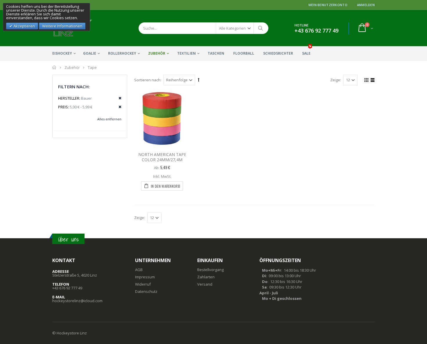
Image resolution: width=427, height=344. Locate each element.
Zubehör (156, 53)
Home (54, 67)
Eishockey (62, 53)
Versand (204, 284)
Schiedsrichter (278, 53)
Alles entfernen (109, 119)
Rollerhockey (122, 53)
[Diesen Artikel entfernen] (118, 98)
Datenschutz (146, 291)
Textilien (186, 53)
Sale (306, 51)
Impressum (145, 277)
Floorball (243, 53)
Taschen (216, 53)
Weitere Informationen (62, 25)
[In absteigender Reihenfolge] (198, 79)
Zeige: (335, 80)
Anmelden (366, 5)
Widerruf (143, 284)
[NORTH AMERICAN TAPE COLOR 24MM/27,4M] (162, 118)
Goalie (89, 53)
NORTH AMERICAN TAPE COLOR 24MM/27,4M (162, 157)
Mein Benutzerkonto (327, 5)
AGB (139, 269)
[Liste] (371, 80)
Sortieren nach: (147, 80)
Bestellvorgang (210, 269)
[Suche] (261, 28)
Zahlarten (206, 277)
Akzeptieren (23, 25)
